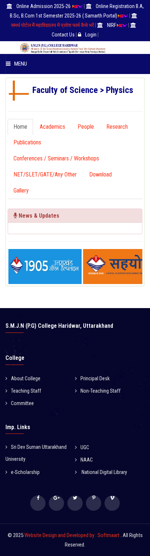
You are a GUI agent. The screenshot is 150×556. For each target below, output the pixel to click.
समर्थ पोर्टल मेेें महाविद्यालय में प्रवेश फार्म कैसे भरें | (53, 25)
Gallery (21, 190)
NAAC (86, 460)
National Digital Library (103, 472)
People (86, 126)
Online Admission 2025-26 (44, 6)
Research (117, 126)
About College (25, 378)
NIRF (111, 25)
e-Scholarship (25, 472)
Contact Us (63, 35)
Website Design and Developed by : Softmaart (72, 535)
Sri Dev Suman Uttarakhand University (36, 453)
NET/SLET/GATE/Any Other (45, 174)
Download (100, 174)
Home (20, 126)
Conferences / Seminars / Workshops (56, 158)
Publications (27, 142)
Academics (52, 126)
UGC (84, 447)
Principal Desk (95, 378)
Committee (22, 403)
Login (90, 35)
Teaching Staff (26, 391)
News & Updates (38, 215)
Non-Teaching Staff (100, 391)
